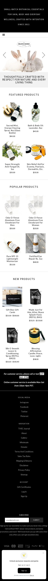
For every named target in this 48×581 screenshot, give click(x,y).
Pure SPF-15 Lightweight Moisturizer (12, 258)
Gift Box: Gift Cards (12, 311)
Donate (24, 447)
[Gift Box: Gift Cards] (12, 297)
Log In (24, 491)
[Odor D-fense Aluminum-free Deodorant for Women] (35, 204)
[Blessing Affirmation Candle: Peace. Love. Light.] (35, 335)
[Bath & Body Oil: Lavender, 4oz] (35, 112)
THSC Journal (24, 428)
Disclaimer (24, 465)
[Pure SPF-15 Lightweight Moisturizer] (12, 243)
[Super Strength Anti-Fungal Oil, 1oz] (12, 151)
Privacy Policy (24, 470)
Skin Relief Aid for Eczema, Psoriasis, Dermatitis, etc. (35, 166)
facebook (24, 407)
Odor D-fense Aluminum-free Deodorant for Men (12, 221)
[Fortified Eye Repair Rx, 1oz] (35, 243)
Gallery (24, 438)
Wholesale (24, 442)
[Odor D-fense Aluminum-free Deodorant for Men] (12, 204)
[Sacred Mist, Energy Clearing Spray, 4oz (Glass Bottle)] (12, 112)
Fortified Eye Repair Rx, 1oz (35, 257)
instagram (24, 402)
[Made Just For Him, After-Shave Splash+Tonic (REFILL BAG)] (35, 297)
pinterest (24, 416)
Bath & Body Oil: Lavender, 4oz (36, 126)
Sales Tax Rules (24, 456)
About (24, 433)
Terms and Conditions (24, 451)
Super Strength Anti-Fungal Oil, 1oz (12, 166)
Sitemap (24, 474)
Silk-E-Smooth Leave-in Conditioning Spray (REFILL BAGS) (12, 353)
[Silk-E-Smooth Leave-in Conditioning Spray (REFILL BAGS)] (12, 335)
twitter (24, 411)
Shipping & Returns (24, 461)
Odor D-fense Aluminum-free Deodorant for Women (35, 221)
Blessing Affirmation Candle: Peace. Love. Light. (35, 352)
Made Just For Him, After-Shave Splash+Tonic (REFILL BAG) (35, 313)
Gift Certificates (24, 487)
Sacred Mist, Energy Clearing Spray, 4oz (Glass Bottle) (12, 129)
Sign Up (24, 496)
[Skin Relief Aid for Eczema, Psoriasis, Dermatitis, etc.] (35, 151)
